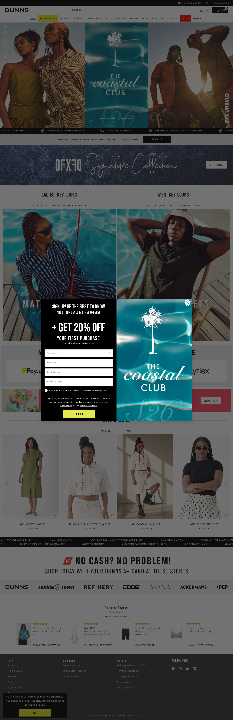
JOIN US (79, 414)
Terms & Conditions (88, 405)
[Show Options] (110, 353)
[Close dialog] (188, 302)
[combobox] (78, 353)
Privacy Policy (66, 405)
